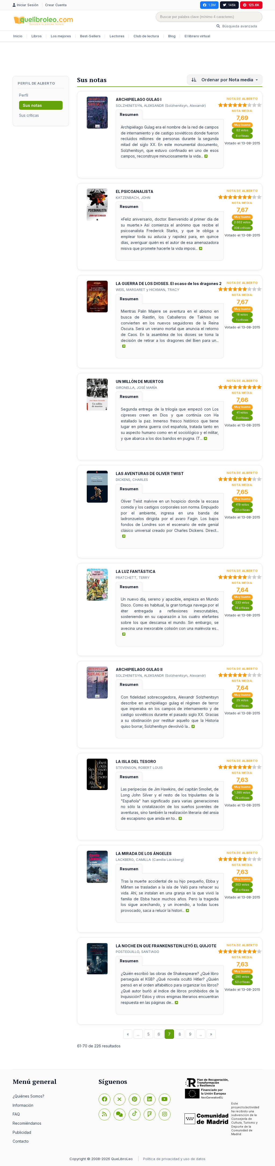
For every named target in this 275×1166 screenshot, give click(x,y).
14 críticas (242, 608)
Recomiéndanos (27, 1123)
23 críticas (242, 510)
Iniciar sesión (28, 5)
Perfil (23, 95)
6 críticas (242, 136)
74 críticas (242, 798)
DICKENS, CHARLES (132, 479)
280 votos (242, 976)
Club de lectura (146, 36)
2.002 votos (242, 222)
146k (232, 5)
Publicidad (22, 1132)
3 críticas (242, 418)
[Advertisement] (137, 59)
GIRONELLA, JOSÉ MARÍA (136, 387)
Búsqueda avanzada (239, 26)
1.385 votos (242, 792)
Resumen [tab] (129, 114)
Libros (36, 36)
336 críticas (242, 228)
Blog (171, 36)
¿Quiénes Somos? (28, 1096)
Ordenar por (226, 79)
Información (23, 1105)
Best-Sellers (90, 36)
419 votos (242, 504)
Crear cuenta (56, 5)
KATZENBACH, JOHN (133, 197)
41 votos (242, 412)
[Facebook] (104, 1099)
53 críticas (242, 982)
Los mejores (61, 36)
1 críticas (242, 320)
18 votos (242, 314)
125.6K (253, 5)
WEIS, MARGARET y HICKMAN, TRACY (147, 289)
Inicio (17, 36)
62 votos (242, 130)
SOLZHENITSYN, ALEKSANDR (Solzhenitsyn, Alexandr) (161, 105)
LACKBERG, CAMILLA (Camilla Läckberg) (150, 859)
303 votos (242, 884)
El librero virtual (197, 36)
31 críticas (242, 890)
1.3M (212, 5)
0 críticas (242, 706)
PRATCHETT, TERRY (133, 577)
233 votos (242, 602)
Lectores (117, 36)
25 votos (242, 700)
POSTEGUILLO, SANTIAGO (137, 951)
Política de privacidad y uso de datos (174, 1159)
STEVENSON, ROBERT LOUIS (139, 767)
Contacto (21, 1141)
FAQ (16, 1114)
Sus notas (32, 105)
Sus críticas (29, 115)
